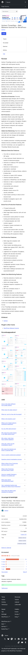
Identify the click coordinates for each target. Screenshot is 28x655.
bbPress (4, 626)
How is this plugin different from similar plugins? (8, 404)
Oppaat (3, 609)
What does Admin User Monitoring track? (7, 480)
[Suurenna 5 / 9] (11, 385)
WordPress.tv (5, 617)
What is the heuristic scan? (8, 419)
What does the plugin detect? (9, 410)
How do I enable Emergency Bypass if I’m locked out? (9, 475)
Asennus (5, 46)
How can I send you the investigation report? (7, 444)
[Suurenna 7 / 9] (24, 348)
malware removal (22, 537)
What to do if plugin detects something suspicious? (8, 423)
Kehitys (5, 50)
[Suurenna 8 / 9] (24, 367)
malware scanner (22, 540)
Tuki (4, 54)
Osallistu (17, 609)
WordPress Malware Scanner (11, 328)
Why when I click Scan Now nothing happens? (7, 439)
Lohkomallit (18, 604)
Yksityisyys (4, 604)
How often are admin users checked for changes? (8, 491)
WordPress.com (6, 621)
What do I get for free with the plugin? (11, 414)
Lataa (3, 33)
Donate (17, 614)
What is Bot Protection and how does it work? (7, 469)
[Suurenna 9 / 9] (24, 384)
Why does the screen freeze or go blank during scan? (9, 433)
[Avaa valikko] (25, 2)
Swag (17, 617)
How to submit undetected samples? (11, 455)
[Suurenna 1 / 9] (11, 336)
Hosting (3, 602)
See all (25, 572)
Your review (4, 572)
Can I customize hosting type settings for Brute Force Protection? (11, 486)
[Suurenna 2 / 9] (11, 349)
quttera (3, 29)
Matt (3, 624)
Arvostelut (5, 42)
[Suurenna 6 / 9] (24, 336)
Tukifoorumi (4, 588)
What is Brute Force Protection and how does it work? (9, 464)
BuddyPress (5, 629)
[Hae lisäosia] (16, 11)
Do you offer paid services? (8, 428)
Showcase (17, 597)
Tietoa (3, 597)
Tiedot (4, 39)
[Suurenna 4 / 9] (11, 374)
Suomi (6, 635)
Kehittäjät (3, 614)
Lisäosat (17, 602)
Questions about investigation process (11, 459)
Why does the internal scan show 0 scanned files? (8, 449)
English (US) (24, 534)
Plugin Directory (5, 6)
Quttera (6, 320)
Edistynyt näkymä (6, 547)
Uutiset (3, 599)
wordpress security (22, 543)
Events (16, 611)
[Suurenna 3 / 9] (11, 362)
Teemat (17, 599)
